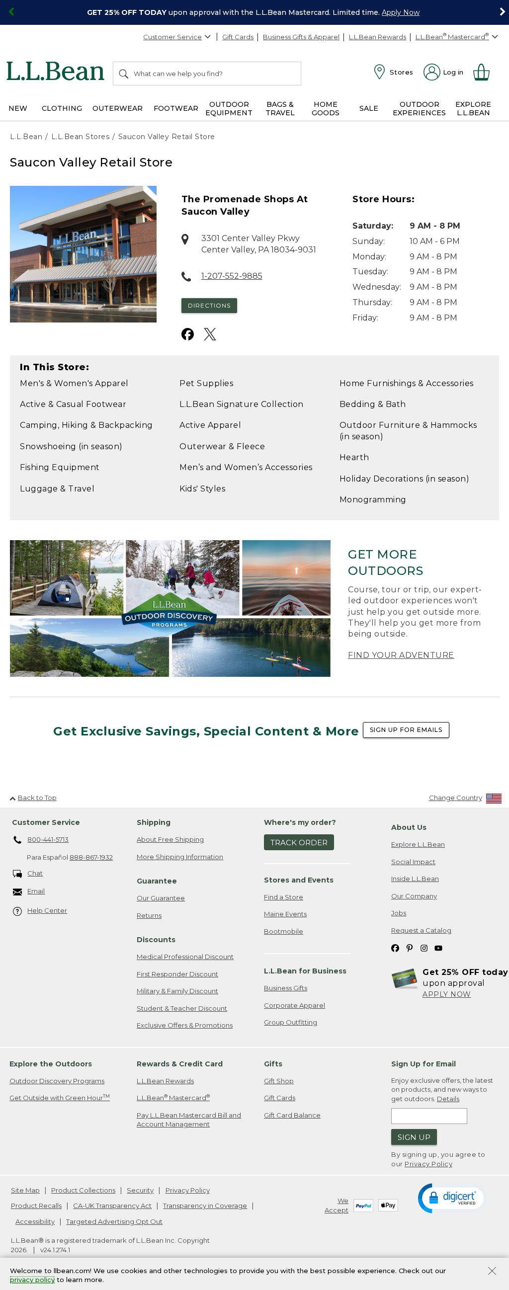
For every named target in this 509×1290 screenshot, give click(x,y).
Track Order (299, 842)
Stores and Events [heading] (299, 880)
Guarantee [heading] (157, 881)
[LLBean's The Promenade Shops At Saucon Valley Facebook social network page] (187, 334)
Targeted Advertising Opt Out (114, 1221)
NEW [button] (17, 108)
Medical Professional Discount (185, 957)
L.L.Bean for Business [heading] (305, 971)
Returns (149, 915)
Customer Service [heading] (46, 822)
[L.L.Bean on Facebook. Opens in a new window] (395, 947)
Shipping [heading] (153, 822)
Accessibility (35, 1221)
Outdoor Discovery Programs (56, 1081)
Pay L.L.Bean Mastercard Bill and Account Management (189, 1120)
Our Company (414, 896)
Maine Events (285, 914)
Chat (35, 873)
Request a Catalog (421, 930)
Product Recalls (36, 1205)
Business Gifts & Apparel (301, 37)
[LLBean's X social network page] (210, 334)
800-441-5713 (48, 839)
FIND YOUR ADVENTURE (401, 655)
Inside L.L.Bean (415, 879)
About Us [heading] (408, 827)
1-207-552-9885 (231, 276)
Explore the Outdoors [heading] (50, 1063)
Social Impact (413, 862)
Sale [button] (368, 108)
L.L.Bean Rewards (377, 37)
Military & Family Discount (177, 991)
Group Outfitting (290, 1022)
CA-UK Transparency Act (112, 1205)
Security (140, 1190)
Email (36, 891)
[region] (254, 12)
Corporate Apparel (294, 1005)
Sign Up (414, 1137)
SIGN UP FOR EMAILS (406, 729)
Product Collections (83, 1190)
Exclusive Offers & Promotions (185, 1025)
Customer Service (172, 37)
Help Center (47, 910)
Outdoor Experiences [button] (419, 108)
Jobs (398, 913)
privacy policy (32, 1280)
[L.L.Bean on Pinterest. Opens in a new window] (410, 947)
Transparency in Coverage (205, 1205)
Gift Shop (279, 1081)
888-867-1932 (91, 857)
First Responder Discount (177, 974)
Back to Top (37, 798)
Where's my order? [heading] (300, 822)
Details (448, 1099)
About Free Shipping (170, 839)
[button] (452, 1197)
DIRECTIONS (209, 305)
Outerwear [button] (117, 108)
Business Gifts (285, 988)
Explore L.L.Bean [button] (473, 108)
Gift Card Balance (292, 1115)
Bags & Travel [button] (280, 108)
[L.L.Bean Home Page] (58, 72)
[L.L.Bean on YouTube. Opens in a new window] (438, 947)
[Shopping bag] (485, 72)
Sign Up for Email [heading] (423, 1063)
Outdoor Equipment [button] (229, 108)
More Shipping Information (180, 857)
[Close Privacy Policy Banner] (492, 1272)
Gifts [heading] (273, 1063)
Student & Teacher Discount (182, 1008)
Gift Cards (238, 37)
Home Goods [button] (325, 108)
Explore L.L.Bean (418, 844)
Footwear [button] (176, 108)
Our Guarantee (161, 898)
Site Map (25, 1190)
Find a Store (283, 897)
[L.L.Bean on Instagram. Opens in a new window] (424, 947)
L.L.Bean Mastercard (173, 1097)
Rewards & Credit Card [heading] (180, 1063)
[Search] (124, 74)
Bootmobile (283, 931)
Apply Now (401, 12)
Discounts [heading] (156, 939)
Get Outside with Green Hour (59, 1097)
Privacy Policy (428, 1164)
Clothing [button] (62, 108)
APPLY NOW (447, 994)
